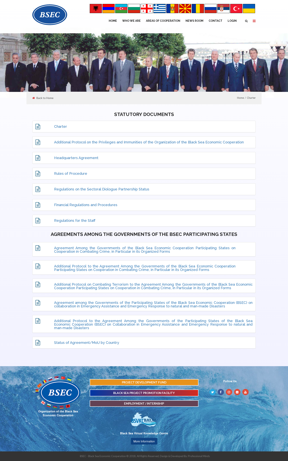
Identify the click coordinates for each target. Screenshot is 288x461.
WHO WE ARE (131, 20)
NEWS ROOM (194, 20)
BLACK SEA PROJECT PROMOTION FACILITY (144, 393)
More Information (144, 441)
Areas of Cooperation (163, 20)
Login (232, 20)
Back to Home (44, 98)
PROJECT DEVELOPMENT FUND (144, 382)
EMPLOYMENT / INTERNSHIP (144, 403)
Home (113, 20)
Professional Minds (199, 456)
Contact (215, 20)
